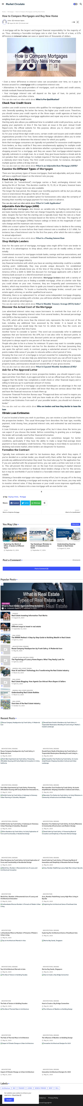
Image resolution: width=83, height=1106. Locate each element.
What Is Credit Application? (48, 203)
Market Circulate (15, 4)
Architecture (6, 1088)
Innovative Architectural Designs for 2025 (56, 1072)
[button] (75, 4)
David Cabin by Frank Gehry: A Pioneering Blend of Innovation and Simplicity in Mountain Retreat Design (60, 861)
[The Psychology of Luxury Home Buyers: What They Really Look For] (5, 660)
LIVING (29, 1088)
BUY (14, 1088)
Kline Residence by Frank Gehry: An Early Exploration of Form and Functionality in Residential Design (20, 861)
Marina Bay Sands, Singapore (52, 969)
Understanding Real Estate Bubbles (25, 692)
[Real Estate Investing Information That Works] (5, 616)
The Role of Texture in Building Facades (14, 1003)
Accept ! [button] (9, 1100)
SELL (57, 1088)
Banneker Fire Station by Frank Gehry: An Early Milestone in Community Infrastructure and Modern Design (62, 825)
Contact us (42, 1098)
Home (4, 12)
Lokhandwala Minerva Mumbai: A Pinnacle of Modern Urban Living (19, 934)
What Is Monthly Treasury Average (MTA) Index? (58, 304)
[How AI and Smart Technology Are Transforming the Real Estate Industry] (5, 671)
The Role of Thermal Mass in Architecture (15, 1038)
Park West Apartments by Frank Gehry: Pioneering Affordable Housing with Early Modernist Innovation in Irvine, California (19, 789)
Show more (75, 524)
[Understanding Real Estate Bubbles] (5, 693)
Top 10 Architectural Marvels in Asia (13, 969)
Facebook (16, 503)
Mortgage (11, 12)
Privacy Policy (53, 1098)
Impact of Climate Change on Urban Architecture (17, 1072)
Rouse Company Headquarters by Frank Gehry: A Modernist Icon (37, 648)
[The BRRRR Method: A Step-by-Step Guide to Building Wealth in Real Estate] (5, 638)
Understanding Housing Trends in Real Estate (66, 545)
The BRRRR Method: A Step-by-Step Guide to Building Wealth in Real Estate (41, 637)
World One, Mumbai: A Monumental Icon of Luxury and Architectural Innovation (19, 898)
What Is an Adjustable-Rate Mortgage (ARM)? (57, 166)
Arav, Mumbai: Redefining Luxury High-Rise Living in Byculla (60, 898)
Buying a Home (13, 497)
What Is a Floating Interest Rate (50, 238)
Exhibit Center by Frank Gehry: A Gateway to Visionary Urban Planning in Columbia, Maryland (19, 825)
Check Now (15, 1095)
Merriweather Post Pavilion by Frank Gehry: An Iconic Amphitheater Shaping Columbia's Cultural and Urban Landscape (60, 789)
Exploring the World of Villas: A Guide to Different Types (14, 546)
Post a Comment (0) (41, 569)
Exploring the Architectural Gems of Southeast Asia (59, 933)
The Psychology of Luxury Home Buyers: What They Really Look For (38, 659)
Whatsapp (37, 503)
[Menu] (3, 4)
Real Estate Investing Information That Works (29, 616)
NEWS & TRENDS (40, 1088)
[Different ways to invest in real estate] (5, 627)
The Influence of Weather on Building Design (57, 1038)
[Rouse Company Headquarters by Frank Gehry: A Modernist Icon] (5, 649)
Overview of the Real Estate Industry (26, 703)
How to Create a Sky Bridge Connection (55, 1003)
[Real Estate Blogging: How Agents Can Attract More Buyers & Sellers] (5, 682)
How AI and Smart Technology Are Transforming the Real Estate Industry (40, 670)
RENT (51, 1088)
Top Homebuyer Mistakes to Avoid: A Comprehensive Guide (41, 546)
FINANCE (21, 1088)
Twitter (26, 503)
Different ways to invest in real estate (26, 627)
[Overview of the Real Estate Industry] (5, 704)
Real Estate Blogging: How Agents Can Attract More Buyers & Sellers (39, 681)
